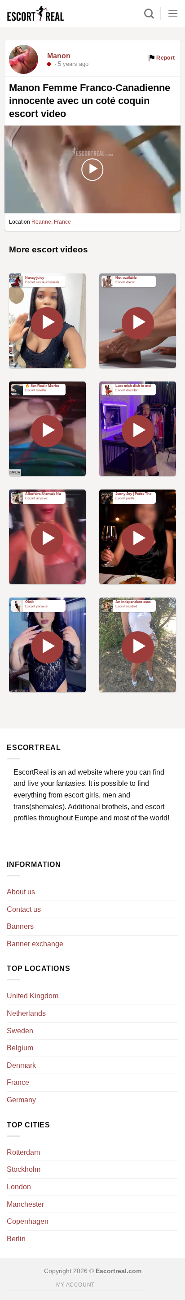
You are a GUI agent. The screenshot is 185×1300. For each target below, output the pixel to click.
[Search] (149, 13)
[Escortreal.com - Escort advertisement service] (45, 14)
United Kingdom (32, 996)
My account (75, 1285)
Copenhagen (27, 1221)
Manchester (25, 1204)
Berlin (16, 1239)
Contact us (24, 909)
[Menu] (172, 13)
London (19, 1187)
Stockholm (23, 1169)
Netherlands (26, 1013)
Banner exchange (35, 944)
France (62, 222)
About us (21, 892)
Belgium (20, 1048)
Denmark (21, 1065)
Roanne (41, 222)
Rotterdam (23, 1152)
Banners (20, 926)
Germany (21, 1100)
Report (165, 58)
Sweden (20, 1031)
